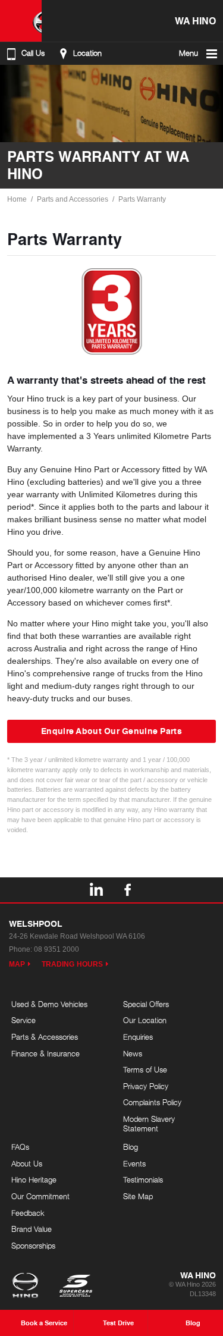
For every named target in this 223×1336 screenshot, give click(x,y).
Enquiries (138, 1037)
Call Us (33, 53)
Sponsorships (33, 1245)
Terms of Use (145, 1069)
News (132, 1053)
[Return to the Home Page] (28, 1286)
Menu (188, 53)
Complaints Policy (152, 1102)
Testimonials (143, 1179)
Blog (130, 1147)
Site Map (138, 1196)
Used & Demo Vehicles (49, 1004)
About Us (26, 1163)
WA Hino (195, 20)
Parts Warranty (142, 199)
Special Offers (146, 1004)
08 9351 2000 (56, 949)
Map (17, 964)
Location (87, 53)
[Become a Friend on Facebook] (127, 889)
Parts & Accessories (44, 1037)
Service (23, 1020)
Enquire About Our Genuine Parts (111, 730)
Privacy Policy (145, 1086)
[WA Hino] (21, 21)
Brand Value (31, 1229)
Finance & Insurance (45, 1053)
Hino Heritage (33, 1179)
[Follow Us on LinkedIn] (95, 889)
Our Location (145, 1020)
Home (17, 199)
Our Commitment (40, 1196)
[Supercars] (75, 1286)
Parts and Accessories (72, 199)
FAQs (20, 1147)
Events (134, 1163)
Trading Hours (72, 964)
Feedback (28, 1213)
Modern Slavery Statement (149, 1123)
